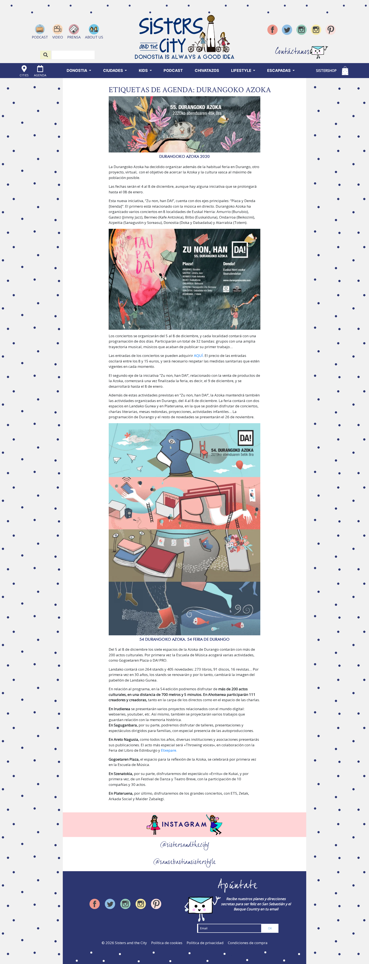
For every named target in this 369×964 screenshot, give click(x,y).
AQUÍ (198, 355)
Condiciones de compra (248, 942)
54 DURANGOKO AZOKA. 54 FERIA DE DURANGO (184, 639)
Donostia (77, 70)
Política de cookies (166, 942)
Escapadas (279, 70)
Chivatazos (207, 70)
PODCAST (173, 70)
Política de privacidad (205, 942)
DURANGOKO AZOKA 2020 (184, 156)
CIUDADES (113, 70)
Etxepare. (169, 750)
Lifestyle (241, 70)
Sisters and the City (131, 942)
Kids (144, 70)
